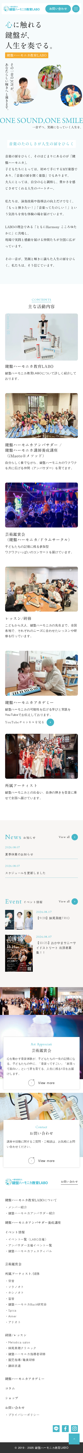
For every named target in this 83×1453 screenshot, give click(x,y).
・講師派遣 (13, 1366)
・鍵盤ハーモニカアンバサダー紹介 (30, 1213)
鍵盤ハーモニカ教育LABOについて (31, 1200)
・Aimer (11, 1316)
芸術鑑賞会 (13, 1264)
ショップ (11, 1398)
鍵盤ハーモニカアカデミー (24, 1379)
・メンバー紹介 (16, 1207)
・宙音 (9, 1299)
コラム (10, 1388)
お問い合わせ (69, 1182)
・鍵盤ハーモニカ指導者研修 (25, 1354)
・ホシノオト (14, 1293)
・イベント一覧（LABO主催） (26, 1239)
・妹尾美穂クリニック (20, 1348)
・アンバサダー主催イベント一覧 (28, 1245)
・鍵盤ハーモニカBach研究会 (26, 1304)
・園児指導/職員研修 (20, 1360)
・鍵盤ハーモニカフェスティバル (28, 1251)
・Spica (10, 1310)
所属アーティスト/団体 (22, 1274)
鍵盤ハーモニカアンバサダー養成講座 (33, 1222)
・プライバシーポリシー (22, 1415)
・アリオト (13, 1322)
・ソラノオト (14, 1287)
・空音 (9, 1281)
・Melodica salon (17, 1342)
